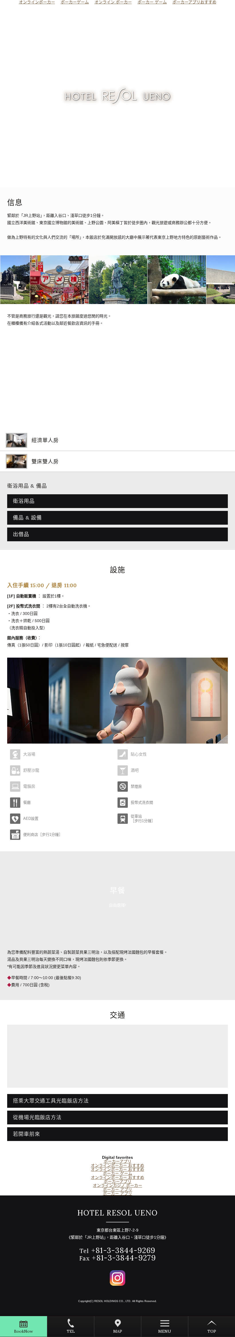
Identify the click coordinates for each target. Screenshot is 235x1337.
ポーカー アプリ (117, 1189)
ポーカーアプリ (118, 1161)
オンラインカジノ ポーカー (117, 1185)
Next (226, 279)
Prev (8, 279)
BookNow (23, 1331)
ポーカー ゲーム (117, 1173)
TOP (211, 1331)
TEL (71, 1331)
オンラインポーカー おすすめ (117, 1165)
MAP (117, 1331)
